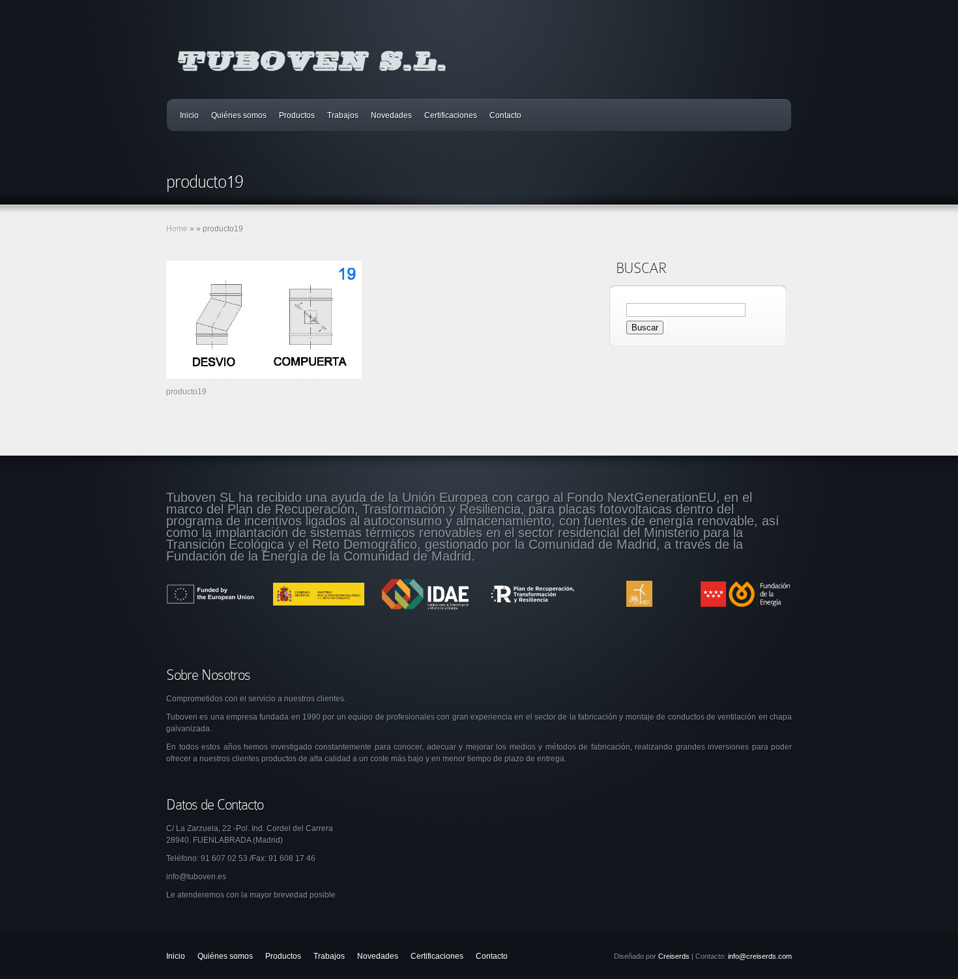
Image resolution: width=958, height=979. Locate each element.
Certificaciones (450, 115)
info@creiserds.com (760, 956)
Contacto (505, 115)
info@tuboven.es (196, 876)
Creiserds (673, 956)
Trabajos (342, 115)
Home (177, 228)
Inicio (189, 115)
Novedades (391, 115)
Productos (297, 115)
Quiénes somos (239, 115)
